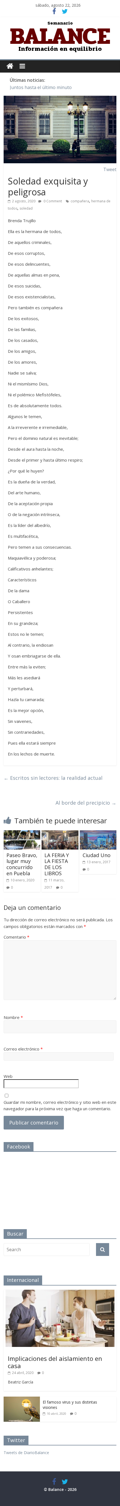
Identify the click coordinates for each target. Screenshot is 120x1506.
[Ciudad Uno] (98, 834)
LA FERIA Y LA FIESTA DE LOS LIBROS (56, 864)
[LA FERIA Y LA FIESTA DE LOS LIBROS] (60, 834)
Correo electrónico (23, 1049)
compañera (80, 201)
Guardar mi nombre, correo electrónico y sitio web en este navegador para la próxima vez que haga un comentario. (60, 1105)
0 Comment (52, 201)
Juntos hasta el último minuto (41, 87)
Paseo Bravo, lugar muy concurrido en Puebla (21, 864)
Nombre (13, 1017)
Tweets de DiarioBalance (26, 1452)
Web (8, 1076)
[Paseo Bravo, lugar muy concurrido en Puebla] (22, 834)
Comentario (16, 937)
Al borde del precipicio (86, 802)
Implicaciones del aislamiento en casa (55, 1362)
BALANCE (60, 36)
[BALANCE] (10, 66)
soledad (26, 208)
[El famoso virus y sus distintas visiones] (22, 1399)
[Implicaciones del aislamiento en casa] (60, 1292)
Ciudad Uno (97, 855)
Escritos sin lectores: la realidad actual (53, 777)
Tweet (109, 169)
